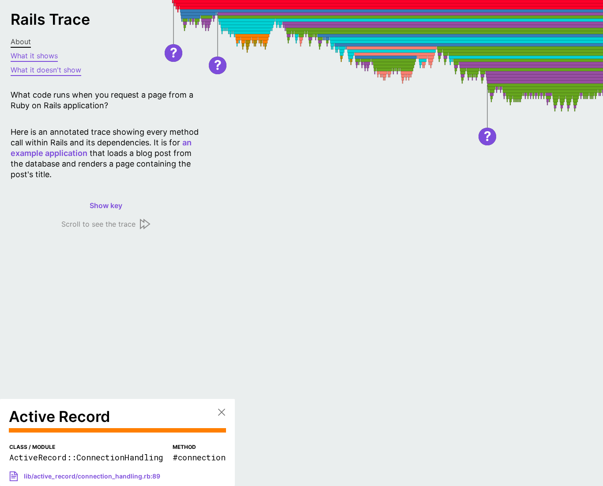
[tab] (106, 42)
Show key (106, 205)
